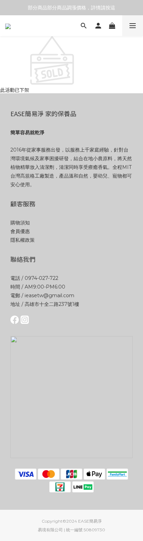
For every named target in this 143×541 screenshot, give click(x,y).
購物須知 (20, 223)
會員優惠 (20, 231)
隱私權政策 (22, 240)
